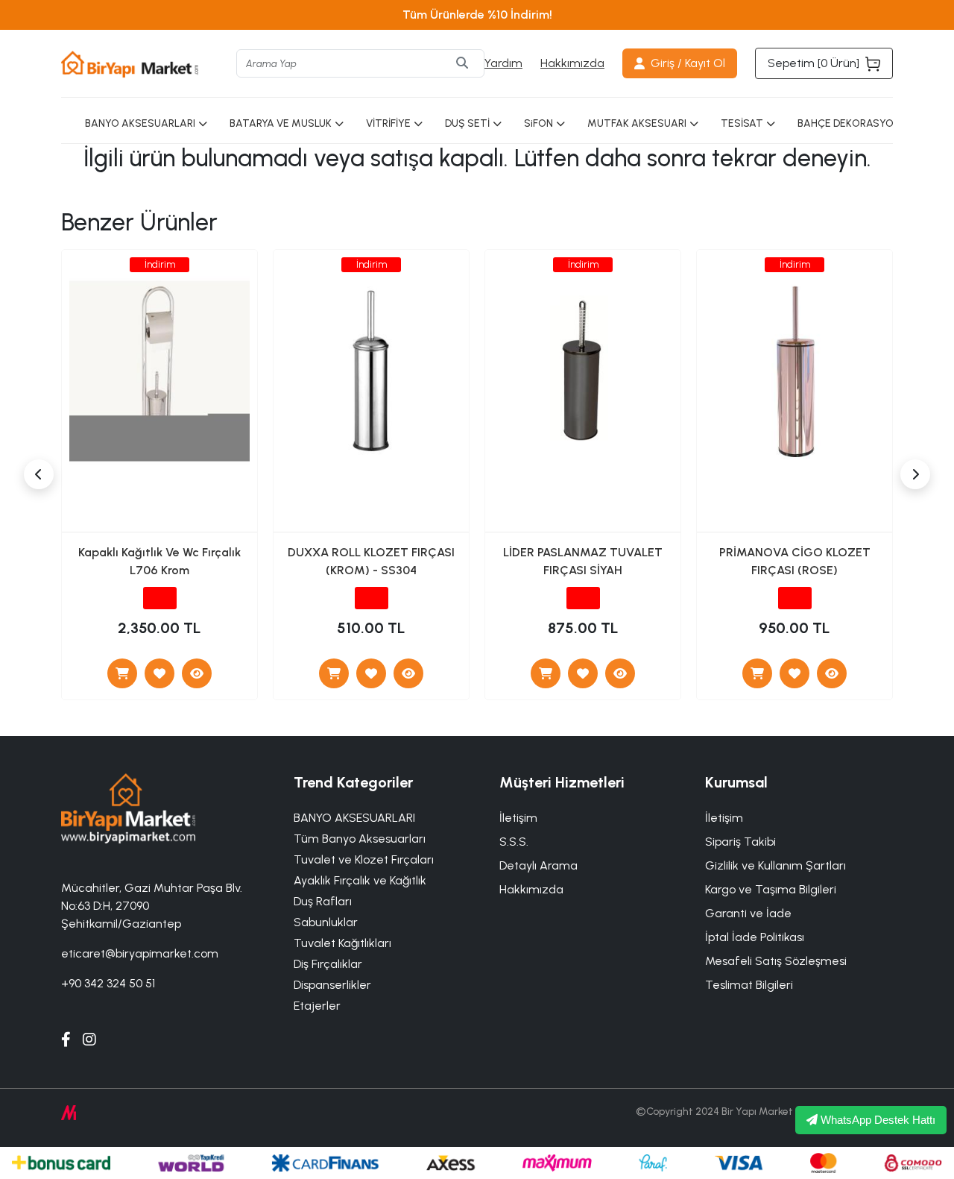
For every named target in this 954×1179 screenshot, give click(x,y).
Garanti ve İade (748, 913)
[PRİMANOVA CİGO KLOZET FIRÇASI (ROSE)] (832, 673)
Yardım (503, 63)
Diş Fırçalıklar (328, 964)
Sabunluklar (326, 922)
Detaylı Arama (538, 865)
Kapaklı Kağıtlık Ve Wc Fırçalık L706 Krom (159, 561)
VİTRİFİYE (388, 123)
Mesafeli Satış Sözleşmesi (776, 961)
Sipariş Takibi (740, 841)
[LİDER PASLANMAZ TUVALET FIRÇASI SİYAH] (620, 673)
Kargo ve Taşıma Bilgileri (770, 889)
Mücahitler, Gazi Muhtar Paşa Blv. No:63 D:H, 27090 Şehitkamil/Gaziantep (151, 906)
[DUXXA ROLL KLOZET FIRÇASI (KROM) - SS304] (408, 673)
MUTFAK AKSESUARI (636, 123)
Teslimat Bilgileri (749, 985)
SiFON (538, 123)
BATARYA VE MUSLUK (281, 123)
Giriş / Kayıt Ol (688, 63)
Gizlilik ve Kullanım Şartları (775, 865)
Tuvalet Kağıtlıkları (342, 943)
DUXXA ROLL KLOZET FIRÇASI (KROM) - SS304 (371, 561)
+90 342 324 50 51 (108, 983)
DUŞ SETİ (467, 123)
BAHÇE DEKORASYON (848, 123)
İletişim (724, 818)
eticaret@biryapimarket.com (139, 953)
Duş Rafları (323, 901)
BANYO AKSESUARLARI (140, 123)
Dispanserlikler (332, 985)
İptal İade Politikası (754, 937)
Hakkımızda (572, 63)
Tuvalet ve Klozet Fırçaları (364, 859)
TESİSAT (742, 123)
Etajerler (317, 1006)
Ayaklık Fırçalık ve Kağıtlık (360, 880)
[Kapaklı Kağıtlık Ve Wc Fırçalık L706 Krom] (197, 673)
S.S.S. (513, 841)
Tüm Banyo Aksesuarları (360, 838)
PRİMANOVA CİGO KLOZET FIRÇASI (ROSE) (795, 561)
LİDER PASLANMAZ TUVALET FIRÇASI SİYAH (583, 561)
